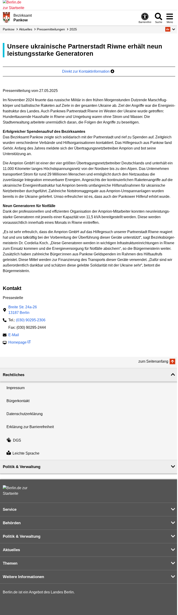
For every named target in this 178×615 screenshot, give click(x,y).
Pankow (8, 29)
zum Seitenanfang (153, 361)
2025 (73, 29)
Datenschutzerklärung (24, 414)
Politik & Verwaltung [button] (21, 467)
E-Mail (13, 335)
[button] (170, 29)
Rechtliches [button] (13, 375)
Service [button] (9, 509)
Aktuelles (25, 29)
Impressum (15, 388)
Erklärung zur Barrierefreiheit (30, 427)
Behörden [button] (12, 523)
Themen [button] (10, 563)
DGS (17, 440)
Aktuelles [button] (11, 550)
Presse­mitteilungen (51, 29)
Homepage (17, 342)
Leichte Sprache (26, 453)
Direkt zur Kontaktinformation (86, 71)
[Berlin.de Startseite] (17, 490)
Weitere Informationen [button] (23, 577)
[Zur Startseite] (6, 17)
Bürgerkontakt (17, 401)
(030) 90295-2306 (30, 320)
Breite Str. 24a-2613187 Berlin (22, 310)
